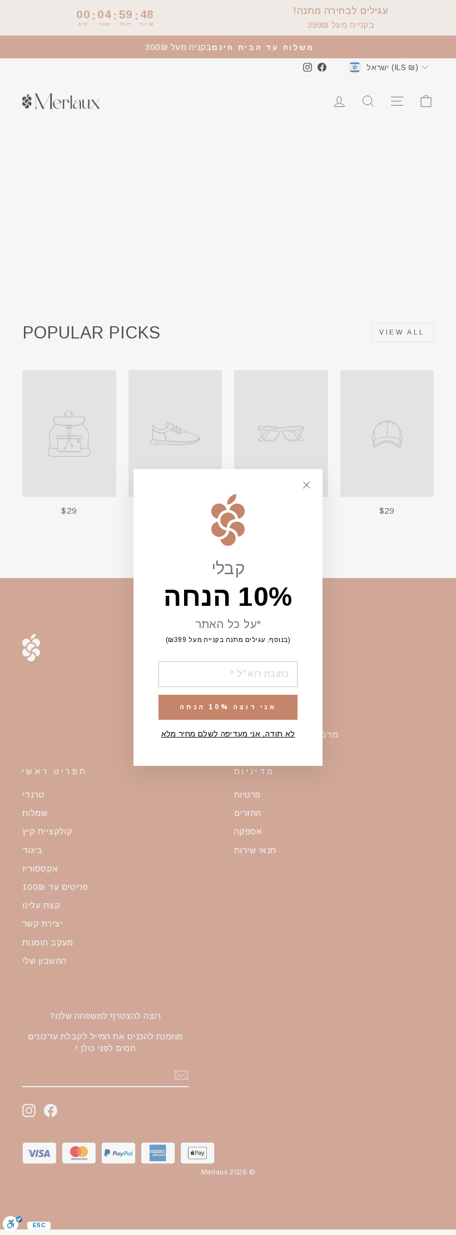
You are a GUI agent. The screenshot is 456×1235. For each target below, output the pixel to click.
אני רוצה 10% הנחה (228, 707)
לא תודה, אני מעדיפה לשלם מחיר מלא (228, 733)
